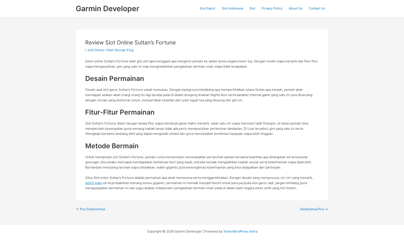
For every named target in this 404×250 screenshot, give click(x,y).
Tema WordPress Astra (240, 231)
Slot (252, 8)
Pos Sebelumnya (90, 209)
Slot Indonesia (232, 8)
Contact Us (317, 8)
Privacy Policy (272, 8)
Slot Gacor (207, 8)
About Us (295, 8)
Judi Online (95, 50)
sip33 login (93, 183)
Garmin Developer (107, 8)
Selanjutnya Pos (314, 209)
